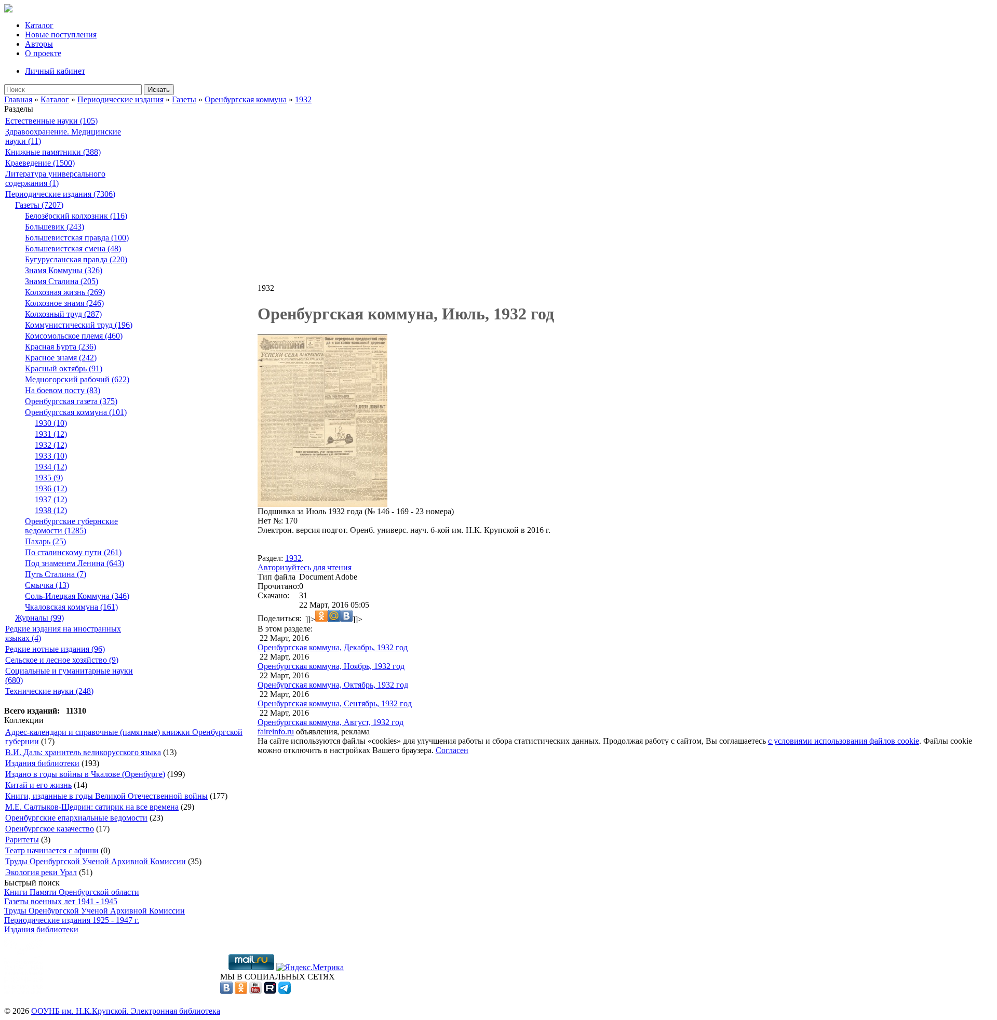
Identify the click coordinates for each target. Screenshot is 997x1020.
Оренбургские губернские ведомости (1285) (71, 526)
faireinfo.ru (276, 731)
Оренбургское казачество (49, 828)
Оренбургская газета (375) (71, 401)
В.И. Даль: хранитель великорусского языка (83, 752)
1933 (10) (51, 455)
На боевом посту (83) (62, 390)
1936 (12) (51, 488)
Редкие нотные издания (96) (55, 649)
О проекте (43, 53)
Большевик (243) (54, 226)
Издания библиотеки (42, 763)
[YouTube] (255, 991)
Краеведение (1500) (40, 162)
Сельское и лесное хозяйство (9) (61, 659)
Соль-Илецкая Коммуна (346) (77, 596)
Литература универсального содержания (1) (55, 178)
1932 (303, 99)
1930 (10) (51, 423)
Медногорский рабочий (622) (77, 379)
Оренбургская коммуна (246, 99)
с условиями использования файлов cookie (843, 740)
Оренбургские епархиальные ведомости (76, 817)
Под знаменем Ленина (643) (74, 563)
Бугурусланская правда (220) (76, 259)
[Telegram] (284, 991)
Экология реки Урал (41, 872)
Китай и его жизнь (38, 785)
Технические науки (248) (49, 691)
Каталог (39, 25)
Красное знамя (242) (61, 357)
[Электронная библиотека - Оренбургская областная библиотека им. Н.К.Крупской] (8, 9)
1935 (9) (49, 477)
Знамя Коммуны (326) (63, 270)
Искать (159, 89)
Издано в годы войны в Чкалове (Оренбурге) (85, 774)
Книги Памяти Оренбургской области (71, 892)
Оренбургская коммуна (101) (76, 412)
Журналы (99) (39, 617)
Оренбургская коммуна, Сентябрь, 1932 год (335, 703)
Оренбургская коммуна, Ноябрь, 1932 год (331, 666)
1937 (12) (51, 499)
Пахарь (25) (45, 541)
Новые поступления (61, 34)
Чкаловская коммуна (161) (71, 606)
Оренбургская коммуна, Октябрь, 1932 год (333, 684)
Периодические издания (120, 99)
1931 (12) (51, 434)
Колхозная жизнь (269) (65, 292)
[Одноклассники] (241, 991)
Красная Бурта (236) (60, 346)
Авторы (39, 43)
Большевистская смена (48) (73, 248)
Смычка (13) (47, 585)
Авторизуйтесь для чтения (305, 567)
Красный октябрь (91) (63, 368)
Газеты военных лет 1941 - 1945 (60, 901)
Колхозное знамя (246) (64, 303)
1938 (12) (51, 510)
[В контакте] (226, 991)
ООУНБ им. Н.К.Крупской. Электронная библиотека (125, 1010)
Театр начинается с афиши (52, 850)
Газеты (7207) (39, 204)
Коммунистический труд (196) (78, 324)
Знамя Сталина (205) (61, 281)
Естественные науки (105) (51, 120)
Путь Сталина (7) (55, 574)
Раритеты (22, 839)
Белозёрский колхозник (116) (76, 215)
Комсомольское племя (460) (74, 335)
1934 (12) (51, 466)
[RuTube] (270, 991)
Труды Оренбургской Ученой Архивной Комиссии (95, 861)
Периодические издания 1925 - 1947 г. (71, 920)
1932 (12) (51, 444)
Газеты (184, 99)
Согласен (452, 750)
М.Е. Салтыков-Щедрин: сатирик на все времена (92, 806)
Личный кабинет (55, 70)
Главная (18, 99)
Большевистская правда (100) (77, 237)
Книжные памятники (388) (53, 151)
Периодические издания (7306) (60, 194)
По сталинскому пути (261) (73, 552)
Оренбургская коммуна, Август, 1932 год (330, 722)
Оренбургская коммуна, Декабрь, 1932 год (333, 647)
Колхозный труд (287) (63, 314)
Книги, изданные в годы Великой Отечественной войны (106, 795)
